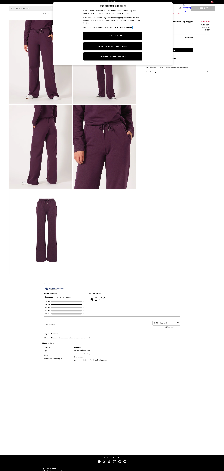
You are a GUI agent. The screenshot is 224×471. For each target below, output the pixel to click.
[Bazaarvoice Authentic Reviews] (55, 289)
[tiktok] (109, 461)
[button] (178, 64)
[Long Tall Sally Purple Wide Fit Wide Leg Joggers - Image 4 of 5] (104, 147)
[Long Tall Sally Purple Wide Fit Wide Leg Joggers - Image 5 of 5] (40, 232)
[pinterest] (119, 461)
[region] (113, 33)
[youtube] (124, 461)
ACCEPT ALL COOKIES (112, 36)
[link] (179, 8)
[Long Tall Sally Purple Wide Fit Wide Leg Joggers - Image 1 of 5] (40, 62)
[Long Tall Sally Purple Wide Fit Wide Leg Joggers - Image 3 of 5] (40, 147)
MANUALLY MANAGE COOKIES (113, 56)
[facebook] (99, 461)
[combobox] (168, 323)
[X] (104, 461)
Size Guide (189, 38)
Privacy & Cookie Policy (123, 27)
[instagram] (114, 461)
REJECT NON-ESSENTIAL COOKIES (113, 46)
